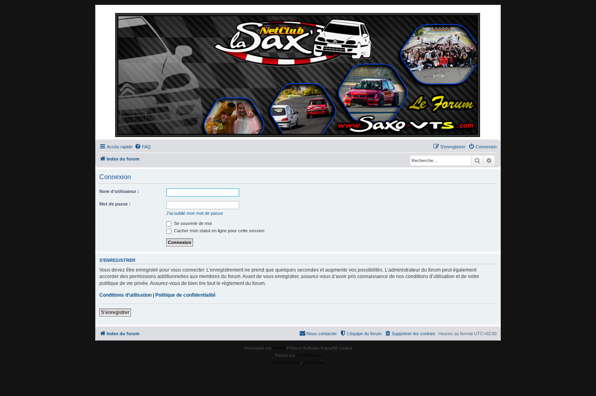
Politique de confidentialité (185, 295)
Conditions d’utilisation (125, 295)
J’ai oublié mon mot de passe (194, 213)
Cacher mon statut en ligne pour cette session (218, 230)
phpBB (279, 348)
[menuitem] (143, 147)
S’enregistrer (115, 312)
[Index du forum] (298, 74)
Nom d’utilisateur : (119, 191)
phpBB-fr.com (309, 355)
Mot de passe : (115, 203)
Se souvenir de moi (192, 223)
